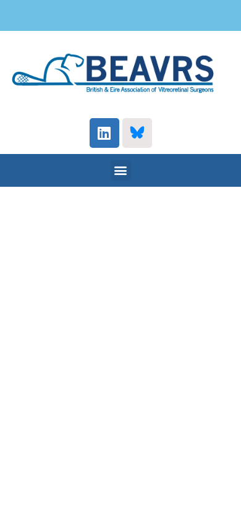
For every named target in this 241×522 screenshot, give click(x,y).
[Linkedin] (104, 133)
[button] (121, 170)
